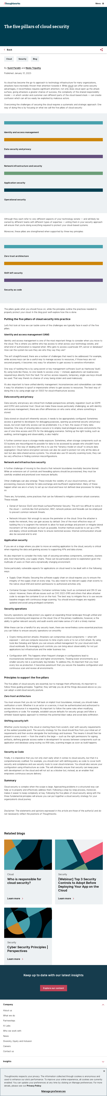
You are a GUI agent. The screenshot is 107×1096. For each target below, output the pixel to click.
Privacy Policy (34, 1085)
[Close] (104, 1071)
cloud (70, 85)
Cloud (9, 59)
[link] (53, 988)
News (6, 1036)
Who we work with (12, 1030)
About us (7, 1010)
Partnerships (9, 1020)
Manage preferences (53, 1091)
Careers (7, 1046)
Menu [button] (98, 3)
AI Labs (6, 1025)
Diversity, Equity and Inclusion (17, 1041)
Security (22, 59)
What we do (9, 1015)
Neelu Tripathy (33, 68)
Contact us (8, 1051)
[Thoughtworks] (12, 3)
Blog (35, 59)
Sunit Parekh (14, 68)
